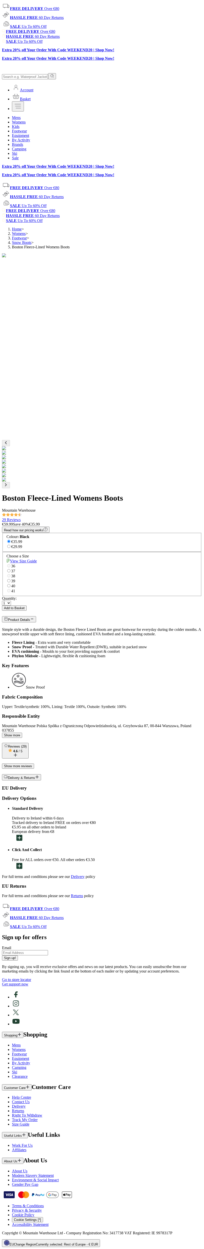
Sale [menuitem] (15, 158)
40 (13, 586)
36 (13, 566)
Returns (77, 896)
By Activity (21, 1063)
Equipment (20, 1058)
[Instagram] (16, 1006)
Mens (16, 1045)
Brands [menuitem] (17, 144)
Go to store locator (16, 979)
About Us (10, 1161)
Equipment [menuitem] (20, 135)
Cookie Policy (23, 1215)
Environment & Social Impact (35, 1180)
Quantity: (9, 598)
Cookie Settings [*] (27, 1220)
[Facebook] (16, 997)
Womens (19, 233)
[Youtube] (16, 1024)
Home (17, 229)
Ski (14, 1072)
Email (6, 948)
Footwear (19, 238)
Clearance (20, 1076)
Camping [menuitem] (19, 149)
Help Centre (21, 1097)
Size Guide (20, 1124)
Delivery (78, 876)
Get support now (15, 984)
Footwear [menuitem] (19, 131)
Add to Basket (14, 608)
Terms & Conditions (28, 1206)
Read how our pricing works (24, 530)
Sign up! (10, 958)
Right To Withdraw (27, 1115)
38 (13, 576)
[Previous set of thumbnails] (6, 443)
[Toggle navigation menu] (18, 106)
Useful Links (13, 1136)
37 (13, 571)
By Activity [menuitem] (21, 140)
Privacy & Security (27, 1210)
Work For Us (22, 1145)
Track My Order (25, 1120)
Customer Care (15, 1088)
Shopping (10, 1035)
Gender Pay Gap (25, 1184)
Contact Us (21, 1102)
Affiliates (19, 1150)
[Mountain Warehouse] (25, 71)
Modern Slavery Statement (33, 1175)
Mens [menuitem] (16, 117)
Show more (12, 735)
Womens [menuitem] (19, 122)
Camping (19, 1067)
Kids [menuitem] (15, 126)
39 (13, 581)
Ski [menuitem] (14, 153)
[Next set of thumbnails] (6, 485)
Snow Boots (21, 242)
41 (13, 591)
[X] (16, 1015)
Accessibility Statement (30, 1224)
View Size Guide (23, 561)
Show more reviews (18, 766)
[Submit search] (52, 76)
